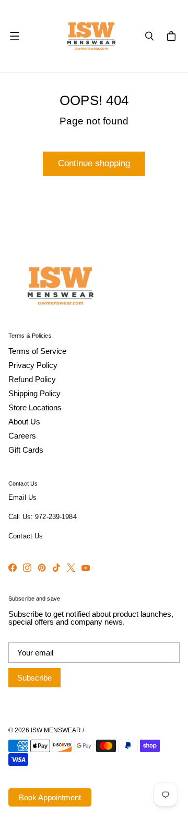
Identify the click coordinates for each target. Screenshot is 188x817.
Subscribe (34, 677)
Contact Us (25, 536)
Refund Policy (32, 379)
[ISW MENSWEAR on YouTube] (85, 567)
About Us (24, 421)
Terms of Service (37, 351)
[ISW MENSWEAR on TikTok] (56, 567)
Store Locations (35, 407)
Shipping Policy (34, 393)
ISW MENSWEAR (56, 730)
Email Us (22, 497)
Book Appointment (50, 797)
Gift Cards (25, 449)
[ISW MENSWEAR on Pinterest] (41, 567)
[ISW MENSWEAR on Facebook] (12, 567)
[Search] (149, 36)
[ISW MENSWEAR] (91, 36)
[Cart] (173, 36)
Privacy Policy (32, 365)
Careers (22, 435)
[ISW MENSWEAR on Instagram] (27, 567)
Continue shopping (94, 163)
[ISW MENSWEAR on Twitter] (71, 567)
